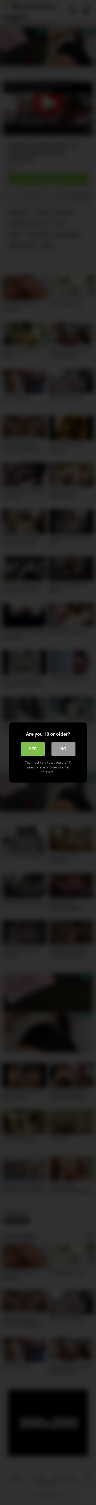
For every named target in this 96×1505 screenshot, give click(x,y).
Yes (33, 748)
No (63, 748)
